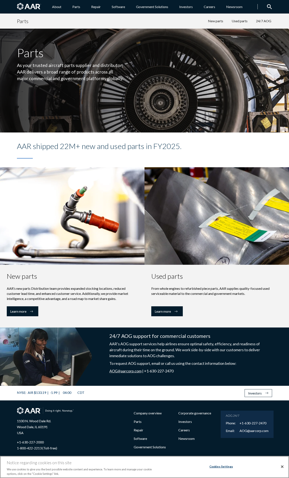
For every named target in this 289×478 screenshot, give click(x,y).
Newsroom (234, 7)
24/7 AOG (263, 21)
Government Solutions (152, 7)
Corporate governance (194, 413)
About (56, 7)
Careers (209, 7)
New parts (215, 21)
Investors (186, 7)
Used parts (240, 21)
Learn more (18, 311)
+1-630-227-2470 (252, 423)
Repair (96, 7)
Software (118, 7)
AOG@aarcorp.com (125, 371)
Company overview (148, 413)
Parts (76, 7)
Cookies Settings (221, 466)
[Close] (282, 466)
